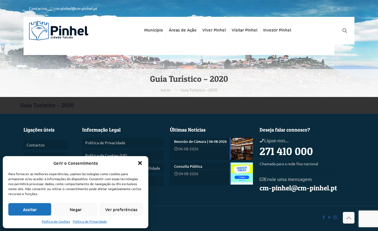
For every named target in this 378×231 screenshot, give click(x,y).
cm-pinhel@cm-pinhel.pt (75, 8)
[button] (140, 163)
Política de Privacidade (90, 221)
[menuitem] (153, 49)
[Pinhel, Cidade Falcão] (58, 30)
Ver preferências (121, 209)
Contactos (38, 8)
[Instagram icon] (346, 8)
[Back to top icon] (348, 218)
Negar (76, 209)
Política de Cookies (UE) (106, 155)
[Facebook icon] (332, 8)
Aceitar (30, 209)
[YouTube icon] (339, 8)
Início (165, 89)
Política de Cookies (56, 221)
